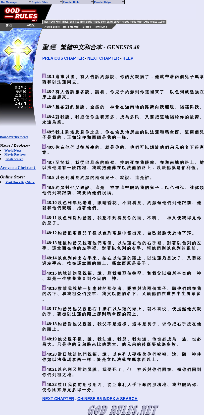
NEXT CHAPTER (103, 58)
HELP (127, 58)
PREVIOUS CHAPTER (63, 58)
